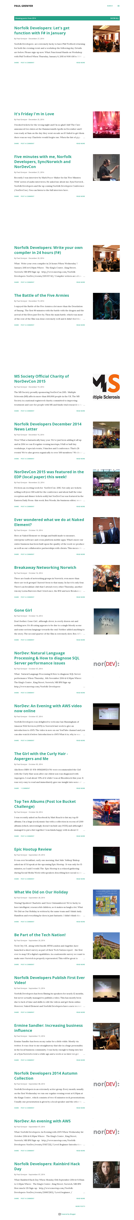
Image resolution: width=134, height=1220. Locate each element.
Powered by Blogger (68, 1214)
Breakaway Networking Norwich (45, 567)
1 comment (25, 788)
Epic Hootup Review (33, 849)
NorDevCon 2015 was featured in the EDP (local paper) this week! (49, 474)
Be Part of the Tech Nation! (40, 934)
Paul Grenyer (23, 6)
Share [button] (16, 63)
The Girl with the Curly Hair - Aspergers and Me (41, 756)
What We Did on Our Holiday (41, 892)
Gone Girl (23, 610)
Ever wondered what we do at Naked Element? (49, 522)
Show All (114, 18)
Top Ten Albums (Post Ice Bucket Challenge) (45, 804)
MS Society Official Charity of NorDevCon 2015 (41, 379)
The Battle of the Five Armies (41, 295)
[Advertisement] (49, 87)
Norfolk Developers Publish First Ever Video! (49, 980)
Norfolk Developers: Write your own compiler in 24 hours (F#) (48, 250)
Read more (81, 63)
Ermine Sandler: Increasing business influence (48, 1028)
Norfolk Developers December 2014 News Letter (47, 426)
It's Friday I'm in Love (34, 113)
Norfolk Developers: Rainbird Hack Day (47, 1166)
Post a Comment (27, 63)
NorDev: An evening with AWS (42, 1121)
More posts (80, 1206)
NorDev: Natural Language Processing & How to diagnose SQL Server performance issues (46, 658)
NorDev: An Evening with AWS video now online (48, 708)
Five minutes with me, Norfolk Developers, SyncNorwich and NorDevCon (43, 161)
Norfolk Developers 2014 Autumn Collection (45, 1076)
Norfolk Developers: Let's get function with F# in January (42, 30)
